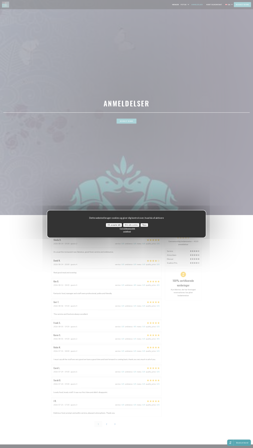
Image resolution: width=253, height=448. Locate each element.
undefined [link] (127, 231)
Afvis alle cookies (131, 225)
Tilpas (144, 225)
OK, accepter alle (113, 225)
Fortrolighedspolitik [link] (127, 228)
